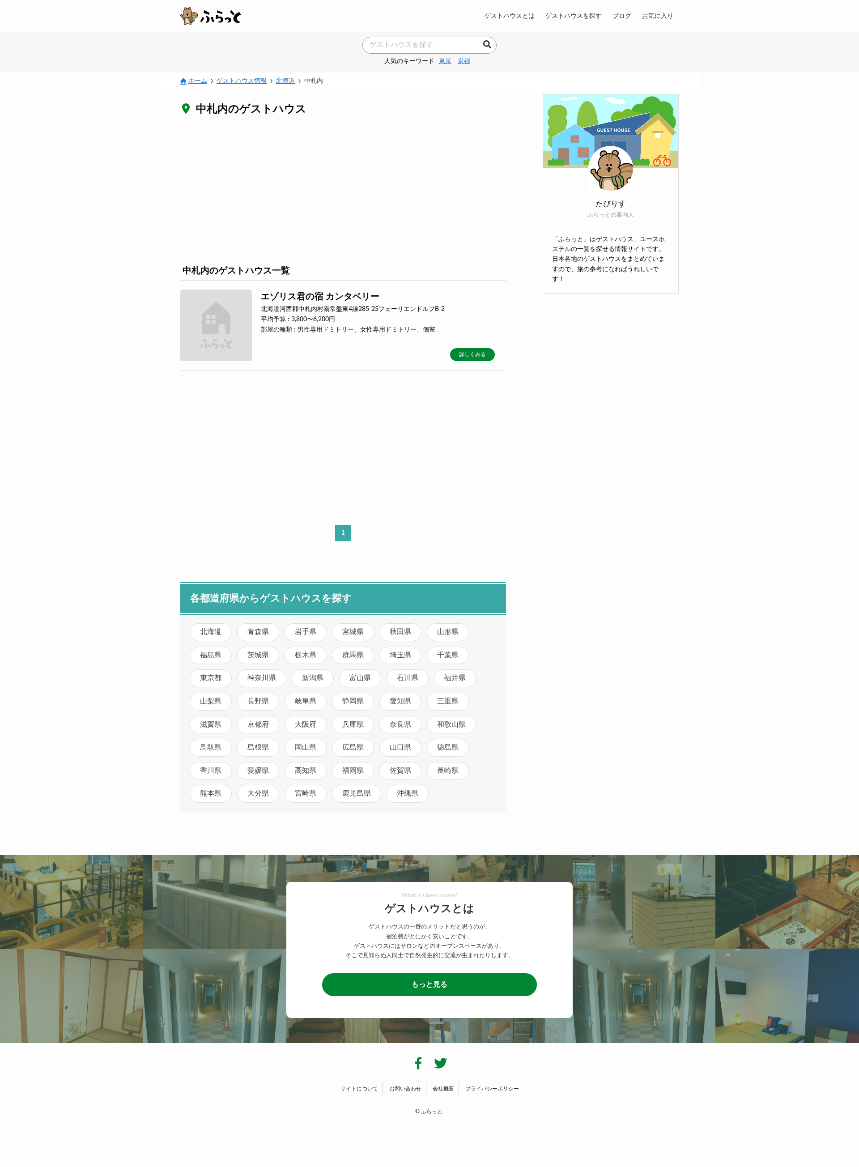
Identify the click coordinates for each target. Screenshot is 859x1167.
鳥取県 (210, 747)
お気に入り (657, 16)
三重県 (448, 701)
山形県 (448, 631)
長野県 (258, 701)
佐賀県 (400, 770)
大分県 (258, 793)
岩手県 (305, 631)
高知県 (305, 770)
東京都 (210, 677)
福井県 (455, 677)
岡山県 (305, 747)
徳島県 (448, 747)
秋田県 (400, 631)
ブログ (621, 16)
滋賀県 (210, 724)
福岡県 (353, 770)
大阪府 (305, 724)
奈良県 (400, 724)
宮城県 (353, 631)
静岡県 (353, 701)
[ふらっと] (210, 16)
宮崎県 (305, 793)
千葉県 (448, 655)
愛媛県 (258, 770)
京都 (464, 61)
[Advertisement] (343, 189)
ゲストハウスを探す (573, 16)
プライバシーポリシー (492, 1088)
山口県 (400, 747)
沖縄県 (407, 793)
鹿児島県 (356, 793)
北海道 (210, 631)
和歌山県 (451, 724)
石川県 (407, 677)
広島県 (353, 747)
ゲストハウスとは (510, 16)
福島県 (210, 655)
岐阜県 (305, 701)
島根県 (258, 747)
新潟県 (312, 677)
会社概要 (443, 1088)
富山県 (360, 677)
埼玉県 (400, 655)
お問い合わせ (405, 1088)
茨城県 (258, 655)
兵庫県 (353, 724)
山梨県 (210, 701)
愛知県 (400, 701)
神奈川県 (261, 677)
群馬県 (353, 655)
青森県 (258, 631)
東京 (445, 61)
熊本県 (210, 793)
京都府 (258, 724)
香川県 (210, 770)
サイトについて (359, 1088)
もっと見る (429, 984)
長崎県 (448, 770)
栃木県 (305, 655)
